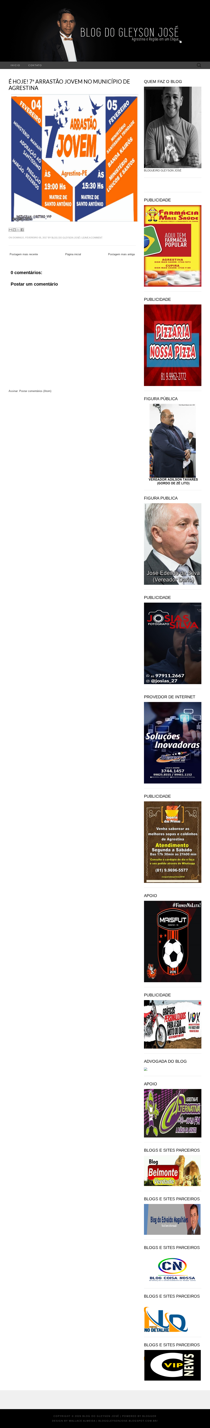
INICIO (15, 65)
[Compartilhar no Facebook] (22, 230)
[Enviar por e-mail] (10, 230)
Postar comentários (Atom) (35, 391)
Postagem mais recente (24, 254)
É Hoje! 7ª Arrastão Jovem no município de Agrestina (69, 84)
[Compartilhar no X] (18, 230)
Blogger (149, 1416)
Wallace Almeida (82, 1421)
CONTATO (35, 65)
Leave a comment (92, 237)
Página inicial (73, 254)
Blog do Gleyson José (65, 237)
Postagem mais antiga (121, 254)
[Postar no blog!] (14, 230)
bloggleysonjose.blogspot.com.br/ (128, 1421)
